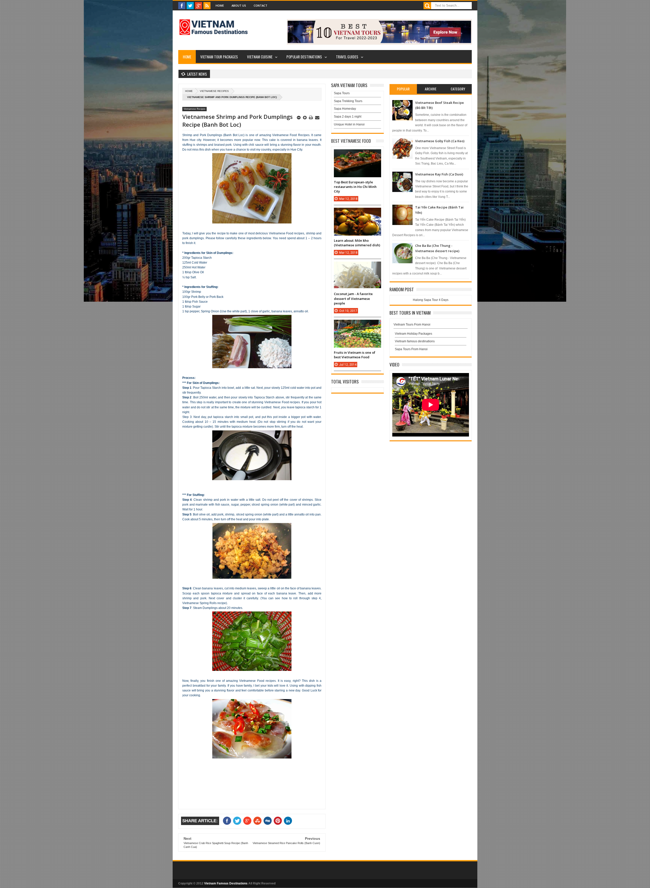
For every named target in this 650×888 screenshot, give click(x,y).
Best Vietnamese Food (351, 141)
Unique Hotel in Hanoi (349, 124)
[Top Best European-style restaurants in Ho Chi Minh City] (357, 154)
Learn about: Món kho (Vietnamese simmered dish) (357, 242)
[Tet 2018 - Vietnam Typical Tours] (379, 43)
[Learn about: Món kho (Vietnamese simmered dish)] (357, 213)
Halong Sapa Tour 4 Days (430, 300)
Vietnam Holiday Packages (413, 333)
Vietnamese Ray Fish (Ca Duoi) (439, 174)
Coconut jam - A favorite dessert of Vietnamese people (353, 298)
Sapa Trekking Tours (348, 101)
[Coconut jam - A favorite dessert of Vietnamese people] (357, 267)
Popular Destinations (304, 56)
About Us (239, 5)
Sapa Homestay (345, 108)
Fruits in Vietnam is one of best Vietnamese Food (354, 354)
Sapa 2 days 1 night (347, 116)
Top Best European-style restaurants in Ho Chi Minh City (355, 186)
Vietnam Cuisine (259, 56)
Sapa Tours (342, 93)
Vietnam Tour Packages (219, 56)
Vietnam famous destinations (415, 341)
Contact (260, 5)
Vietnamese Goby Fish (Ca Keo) (439, 141)
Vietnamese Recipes (214, 91)
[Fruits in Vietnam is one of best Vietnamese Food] (357, 325)
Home (220, 5)
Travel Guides (347, 56)
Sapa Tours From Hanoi (411, 349)
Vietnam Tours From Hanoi (412, 324)
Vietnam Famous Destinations (226, 883)
